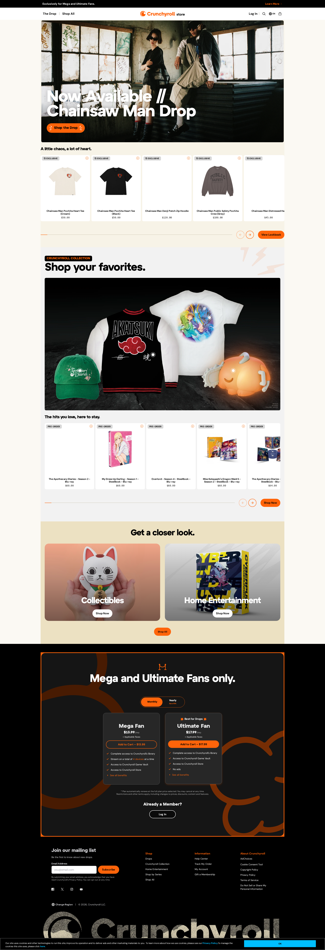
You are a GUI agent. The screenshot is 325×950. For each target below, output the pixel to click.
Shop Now (270, 503)
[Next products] (250, 235)
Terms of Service (249, 880)
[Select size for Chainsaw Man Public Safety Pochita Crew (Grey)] (239, 158)
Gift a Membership (205, 874)
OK (279, 943)
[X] (62, 889)
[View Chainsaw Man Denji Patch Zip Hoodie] (167, 181)
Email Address (59, 863)
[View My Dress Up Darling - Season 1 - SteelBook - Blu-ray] (120, 449)
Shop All (68, 14)
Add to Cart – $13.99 (131, 744)
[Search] (264, 13)
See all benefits (118, 775)
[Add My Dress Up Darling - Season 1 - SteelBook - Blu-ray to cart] (142, 426)
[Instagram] (72, 889)
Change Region (64, 904)
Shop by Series (153, 874)
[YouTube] (81, 889)
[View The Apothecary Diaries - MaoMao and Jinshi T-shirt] (209, 317)
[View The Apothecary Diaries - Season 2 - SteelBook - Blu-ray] (272, 449)
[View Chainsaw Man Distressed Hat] (268, 181)
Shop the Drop (66, 128)
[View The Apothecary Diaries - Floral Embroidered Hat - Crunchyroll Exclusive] (80, 370)
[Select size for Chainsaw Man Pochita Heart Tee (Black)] (137, 158)
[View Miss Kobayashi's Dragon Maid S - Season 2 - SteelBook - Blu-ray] (221, 449)
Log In (253, 14)
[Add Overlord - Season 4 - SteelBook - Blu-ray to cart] (192, 426)
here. (43, 946)
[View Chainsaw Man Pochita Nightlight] (233, 370)
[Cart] (280, 13)
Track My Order (203, 863)
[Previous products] (240, 235)
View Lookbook (271, 234)
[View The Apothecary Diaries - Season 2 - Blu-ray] (69, 449)
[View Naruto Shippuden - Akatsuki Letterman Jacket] (153, 354)
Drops (148, 858)
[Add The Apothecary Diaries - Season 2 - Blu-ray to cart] (91, 426)
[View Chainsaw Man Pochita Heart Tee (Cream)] (65, 181)
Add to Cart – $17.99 (193, 744)
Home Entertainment (156, 869)
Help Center (201, 858)
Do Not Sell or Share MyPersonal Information (253, 887)
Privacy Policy (247, 874)
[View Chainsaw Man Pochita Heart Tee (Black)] (116, 181)
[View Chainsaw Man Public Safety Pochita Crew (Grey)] (217, 181)
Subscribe (108, 869)
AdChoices (246, 858)
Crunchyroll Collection (157, 863)
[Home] (162, 14)
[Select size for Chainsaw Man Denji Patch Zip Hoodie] (188, 158)
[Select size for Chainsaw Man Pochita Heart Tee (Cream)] (87, 158)
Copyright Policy (249, 869)
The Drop (49, 14)
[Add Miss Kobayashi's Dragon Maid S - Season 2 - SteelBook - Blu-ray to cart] (243, 426)
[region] (162, 188)
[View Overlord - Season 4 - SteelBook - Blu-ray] (171, 449)
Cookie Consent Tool (251, 864)
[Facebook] (53, 889)
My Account (201, 869)
